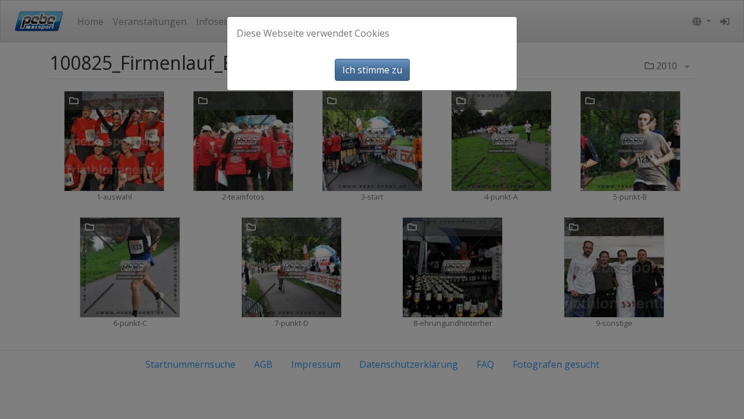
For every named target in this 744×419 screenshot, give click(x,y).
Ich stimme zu (372, 69)
